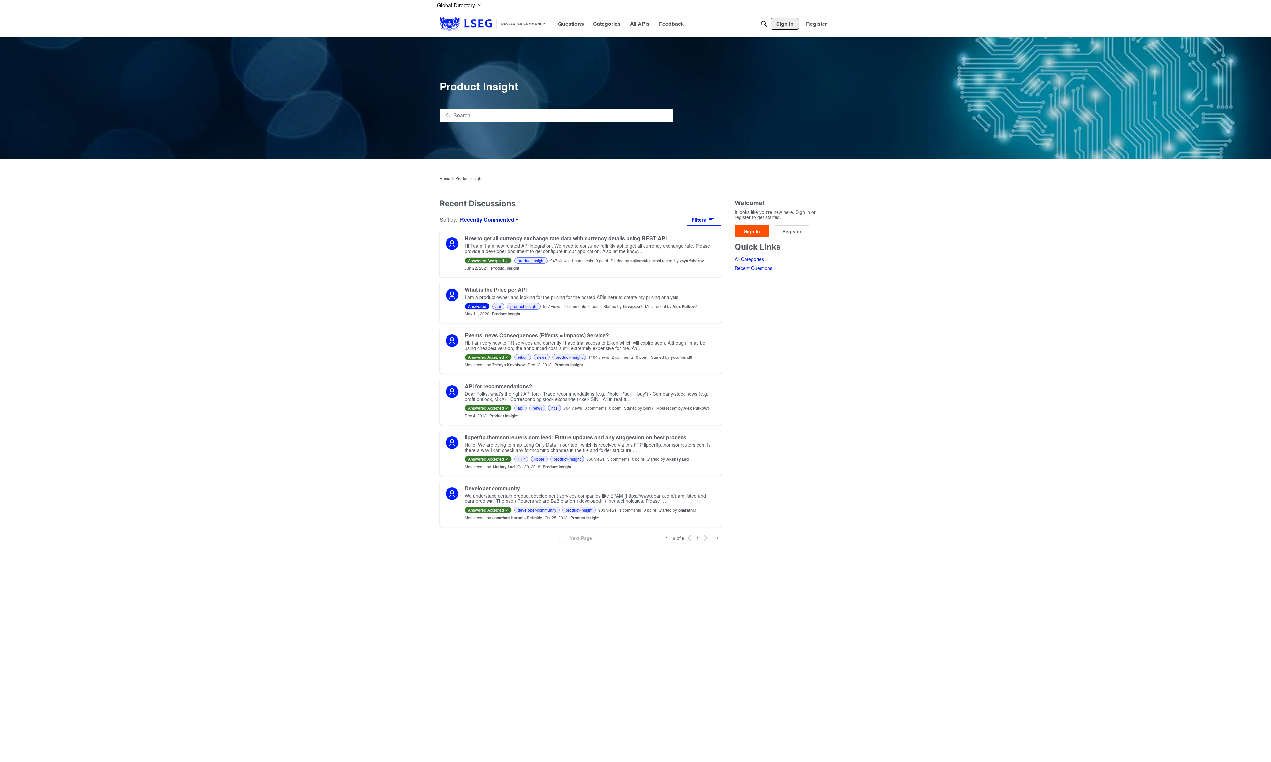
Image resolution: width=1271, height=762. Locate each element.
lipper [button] (539, 459)
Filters (699, 219)
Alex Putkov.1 (685, 306)
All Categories (749, 259)
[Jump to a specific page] (716, 538)
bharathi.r (687, 510)
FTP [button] (521, 459)
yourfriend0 (681, 357)
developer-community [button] (537, 510)
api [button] (498, 306)
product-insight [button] (531, 260)
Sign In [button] (752, 231)
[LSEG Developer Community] (492, 23)
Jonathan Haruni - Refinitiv (517, 518)
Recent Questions (753, 268)
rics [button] (554, 408)
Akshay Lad (677, 459)
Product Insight (505, 268)
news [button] (541, 357)
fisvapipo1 (632, 306)
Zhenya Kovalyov (508, 365)
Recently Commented (487, 220)
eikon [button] (523, 357)
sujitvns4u (640, 260)
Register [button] (791, 231)
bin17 (648, 408)
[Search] (764, 24)
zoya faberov (692, 260)
